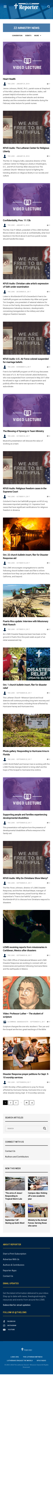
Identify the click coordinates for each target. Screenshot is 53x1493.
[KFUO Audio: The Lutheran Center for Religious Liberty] (26, 127)
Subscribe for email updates (16, 1305)
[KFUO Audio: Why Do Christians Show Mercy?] (26, 857)
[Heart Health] (26, 58)
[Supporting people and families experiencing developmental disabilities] (26, 793)
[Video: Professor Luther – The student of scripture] (26, 992)
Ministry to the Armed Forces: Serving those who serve (37, 1223)
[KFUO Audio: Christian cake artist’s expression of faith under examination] (26, 262)
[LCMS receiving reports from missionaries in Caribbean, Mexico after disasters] (26, 926)
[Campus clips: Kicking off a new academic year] (38, 1183)
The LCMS (11, 84)
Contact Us (10, 1151)
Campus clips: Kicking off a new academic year (37, 1196)
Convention (17, 36)
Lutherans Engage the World (20, 1361)
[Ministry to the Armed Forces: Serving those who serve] (38, 1210)
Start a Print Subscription (14, 1254)
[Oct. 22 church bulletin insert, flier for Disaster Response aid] (26, 534)
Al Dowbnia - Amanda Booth (18, 1022)
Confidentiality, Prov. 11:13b (16, 220)
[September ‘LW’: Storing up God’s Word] (15, 1210)
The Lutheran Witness (32, 1357)
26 (26, 1103)
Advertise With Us (11, 1259)
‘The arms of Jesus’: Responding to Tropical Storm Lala (14, 1196)
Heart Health (9, 79)
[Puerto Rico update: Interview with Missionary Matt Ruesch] (26, 600)
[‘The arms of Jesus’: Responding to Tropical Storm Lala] (15, 1183)
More (36, 36)
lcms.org (15, 1357)
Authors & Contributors (13, 1265)
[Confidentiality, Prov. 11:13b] (26, 199)
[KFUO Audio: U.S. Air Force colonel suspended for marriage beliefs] (26, 338)
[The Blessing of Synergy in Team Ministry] (26, 410)
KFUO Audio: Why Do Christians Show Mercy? (25, 878)
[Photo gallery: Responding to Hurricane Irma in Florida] (26, 730)
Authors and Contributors (17, 1157)
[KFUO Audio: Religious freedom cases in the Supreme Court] (26, 467)
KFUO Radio (41, 1361)
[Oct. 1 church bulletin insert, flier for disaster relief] (26, 664)
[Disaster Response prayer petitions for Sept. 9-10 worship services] (26, 1053)
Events (28, 36)
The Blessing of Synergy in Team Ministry (23, 431)
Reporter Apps (9, 1270)
